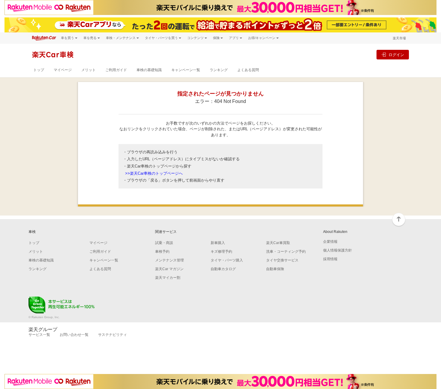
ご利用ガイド (116, 70)
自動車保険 (275, 269)
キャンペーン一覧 (185, 70)
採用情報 (330, 259)
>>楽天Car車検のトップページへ (154, 173)
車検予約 (162, 251)
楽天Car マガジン (169, 269)
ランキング (219, 70)
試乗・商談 (164, 243)
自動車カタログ (223, 269)
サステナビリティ (112, 335)
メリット (88, 70)
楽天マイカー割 (167, 278)
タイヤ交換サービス (282, 260)
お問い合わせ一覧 (74, 335)
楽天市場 (399, 38)
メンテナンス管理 (169, 260)
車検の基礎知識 (149, 70)
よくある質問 (248, 70)
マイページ (63, 70)
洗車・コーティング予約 (286, 251)
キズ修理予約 (221, 251)
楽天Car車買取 (278, 243)
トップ (38, 70)
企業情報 (330, 242)
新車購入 (218, 243)
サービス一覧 (39, 335)
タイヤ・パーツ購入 (227, 260)
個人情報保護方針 (337, 250)
